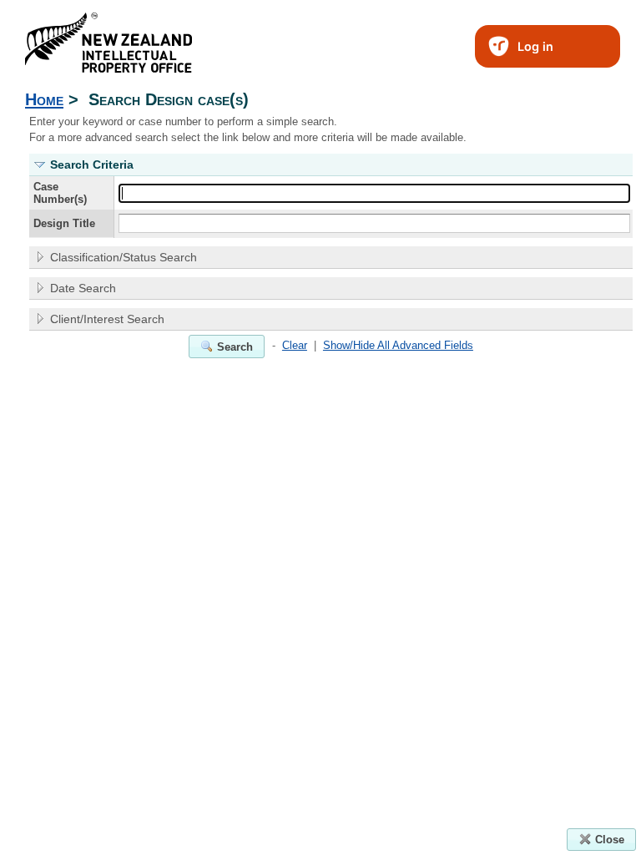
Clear (294, 345)
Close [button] (609, 839)
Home (44, 99)
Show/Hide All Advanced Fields (398, 345)
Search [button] (235, 347)
